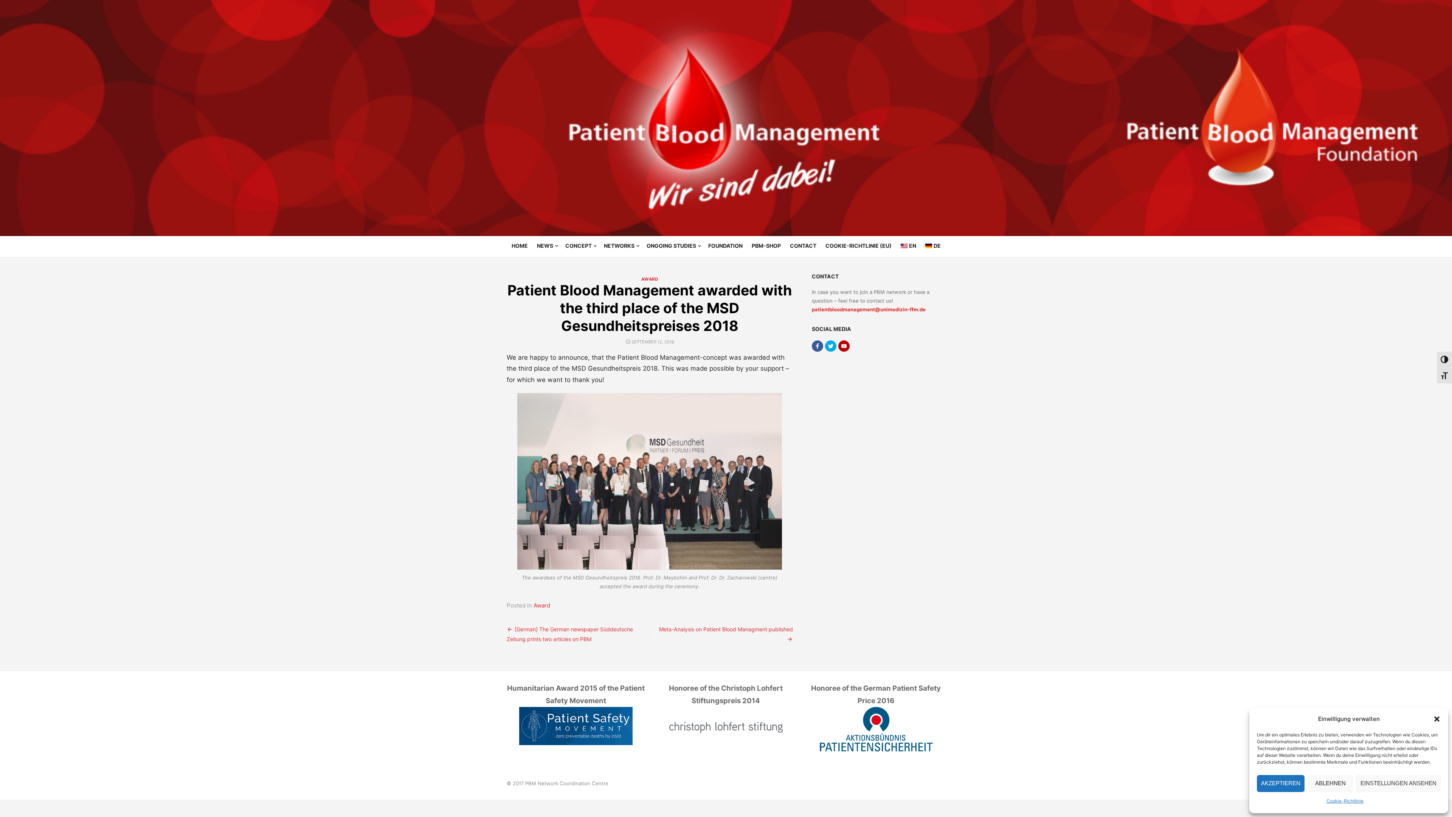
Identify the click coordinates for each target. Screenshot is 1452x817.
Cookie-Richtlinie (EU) (858, 245)
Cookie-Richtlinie (1345, 801)
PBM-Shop (766, 245)
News (545, 245)
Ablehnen (1330, 783)
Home (520, 245)
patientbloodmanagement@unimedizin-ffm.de (869, 309)
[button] (1437, 719)
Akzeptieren (1280, 783)
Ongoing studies (671, 245)
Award (649, 279)
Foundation (725, 245)
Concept (578, 245)
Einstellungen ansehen (1398, 783)
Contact (803, 245)
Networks (619, 245)
